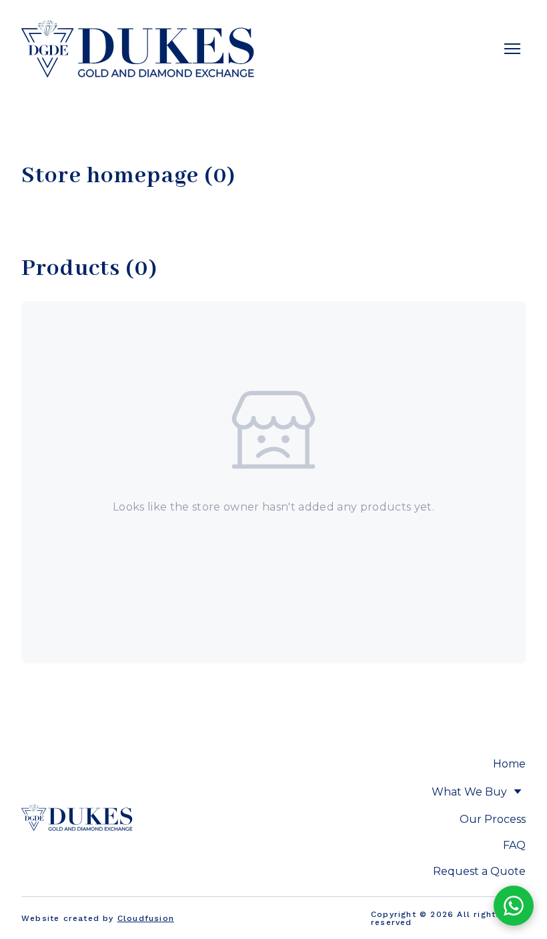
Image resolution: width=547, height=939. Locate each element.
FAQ (514, 845)
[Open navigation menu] (512, 48)
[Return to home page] (138, 48)
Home (509, 763)
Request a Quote (479, 871)
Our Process (493, 819)
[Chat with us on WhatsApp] (514, 906)
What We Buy (469, 792)
